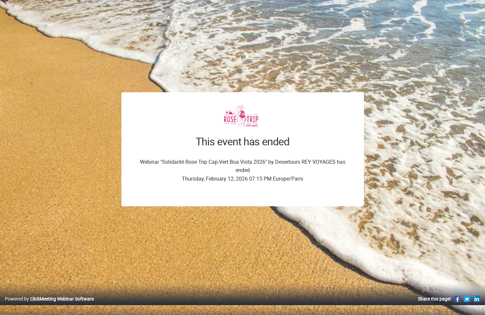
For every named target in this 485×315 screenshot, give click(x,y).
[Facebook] (457, 299)
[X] (467, 299)
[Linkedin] (476, 299)
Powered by (49, 299)
